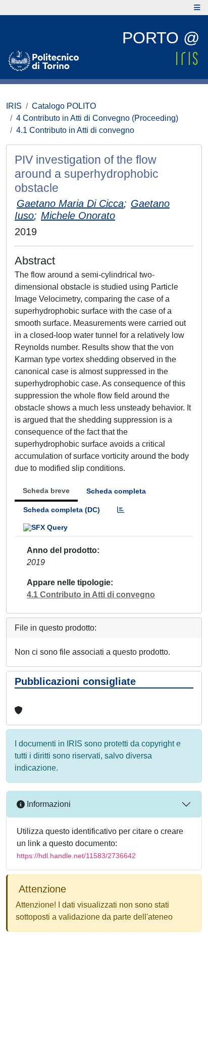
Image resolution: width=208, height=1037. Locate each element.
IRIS (14, 106)
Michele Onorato (78, 215)
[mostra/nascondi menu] (197, 8)
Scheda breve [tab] (46, 491)
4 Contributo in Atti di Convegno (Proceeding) (97, 118)
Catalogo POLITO (64, 106)
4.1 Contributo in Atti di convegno (75, 130)
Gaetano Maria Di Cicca (70, 203)
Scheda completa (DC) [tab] (61, 510)
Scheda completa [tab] (116, 491)
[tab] (121, 510)
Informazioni (48, 804)
